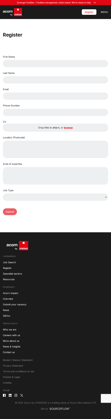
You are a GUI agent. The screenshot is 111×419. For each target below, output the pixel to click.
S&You (6, 315)
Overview (8, 298)
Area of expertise (12, 163)
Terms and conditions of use (18, 371)
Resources (9, 279)
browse (68, 127)
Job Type (8, 190)
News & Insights (11, 346)
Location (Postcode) (14, 137)
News (6, 310)
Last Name (9, 73)
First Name (9, 56)
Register (89, 12)
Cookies (7, 382)
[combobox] (55, 197)
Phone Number (11, 105)
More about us (11, 340)
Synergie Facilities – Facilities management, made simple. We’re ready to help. (54, 2)
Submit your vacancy (14, 304)
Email (6, 89)
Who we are (9, 329)
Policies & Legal (11, 377)
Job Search (9, 262)
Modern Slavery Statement (18, 360)
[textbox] (55, 63)
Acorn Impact (10, 293)
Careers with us (11, 335)
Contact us (9, 352)
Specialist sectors (12, 273)
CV (4, 121)
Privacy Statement (13, 365)
